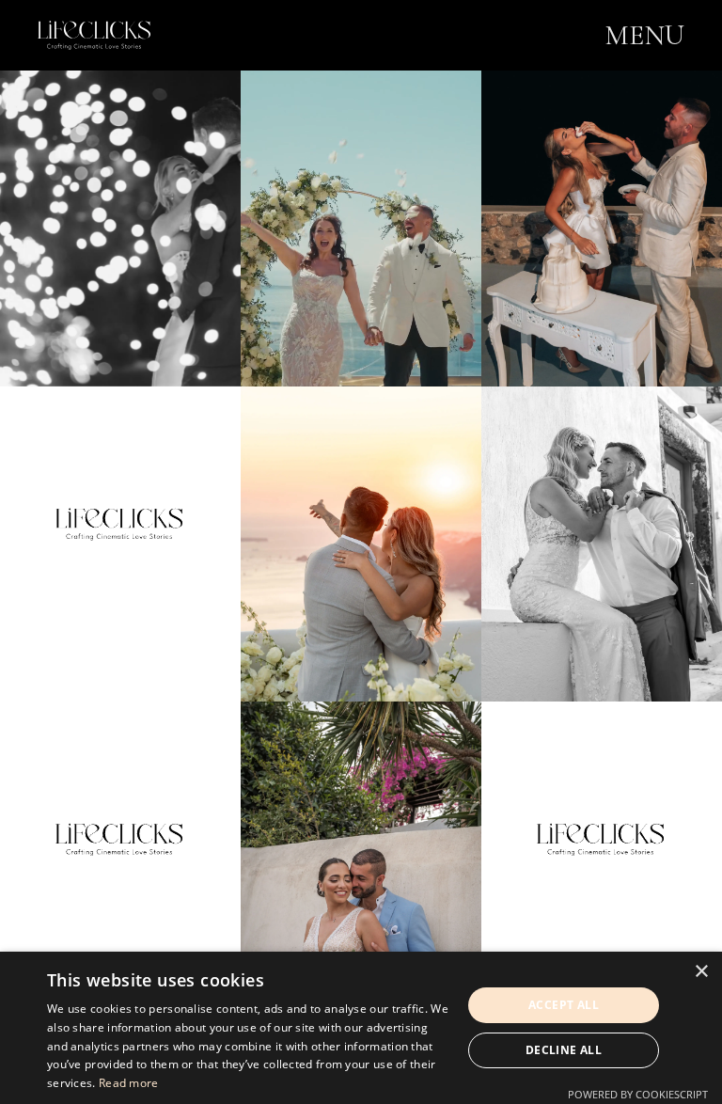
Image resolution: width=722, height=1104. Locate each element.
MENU (644, 35)
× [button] (701, 972)
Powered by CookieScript (638, 1094)
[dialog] (361, 1028)
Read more (129, 1083)
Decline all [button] (564, 1050)
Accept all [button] (563, 1005)
